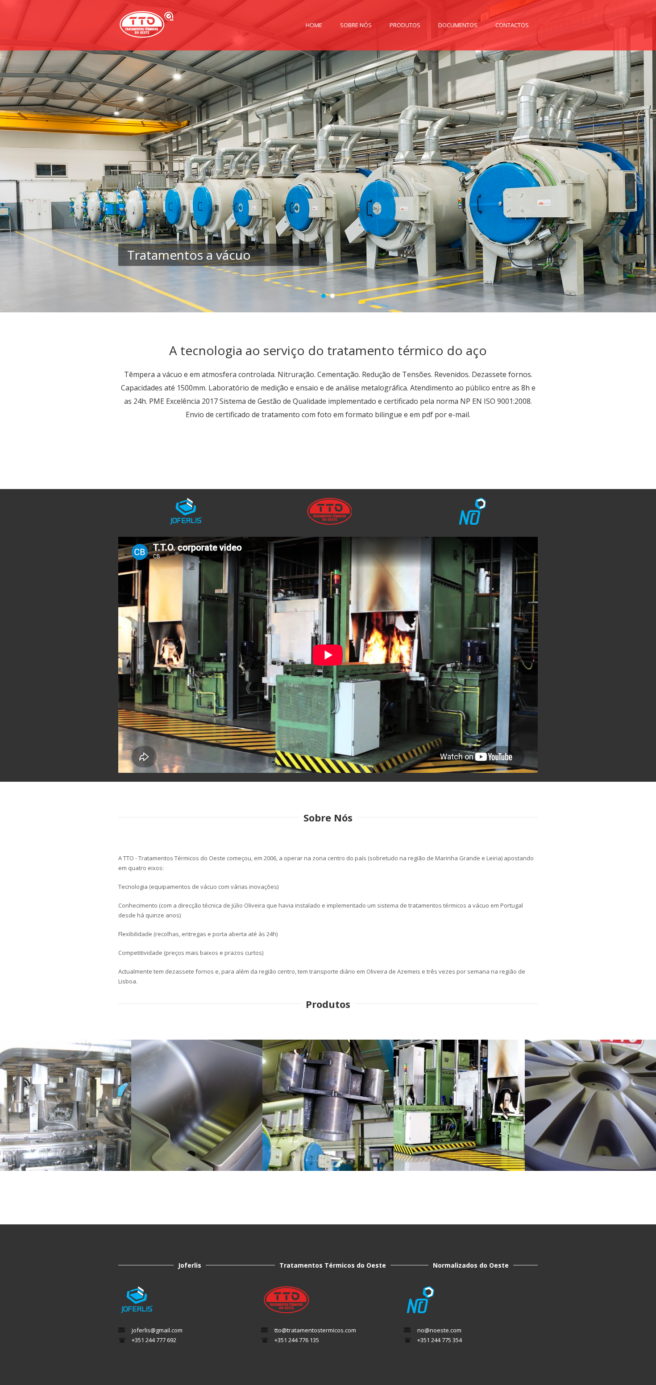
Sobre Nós (356, 25)
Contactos (512, 25)
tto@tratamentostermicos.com (315, 1330)
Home (314, 25)
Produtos (405, 25)
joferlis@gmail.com (157, 1330)
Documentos (457, 25)
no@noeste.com (439, 1330)
